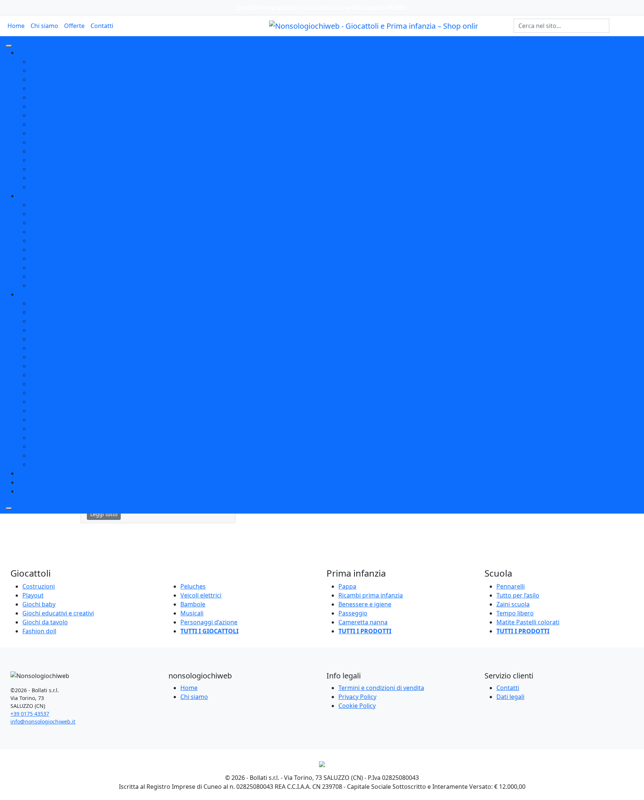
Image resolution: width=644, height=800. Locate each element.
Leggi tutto (103, 514)
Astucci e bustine (54, 366)
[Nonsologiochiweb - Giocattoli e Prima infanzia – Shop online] (373, 25)
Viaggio (40, 258)
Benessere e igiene (56, 267)
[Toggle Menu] (9, 46)
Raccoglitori (46, 375)
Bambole (192, 604)
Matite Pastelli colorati (61, 321)
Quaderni (43, 384)
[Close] (9, 508)
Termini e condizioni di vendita (381, 688)
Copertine (44, 455)
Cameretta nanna (54, 214)
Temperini (44, 348)
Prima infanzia (38, 196)
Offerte (74, 26)
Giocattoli (31, 52)
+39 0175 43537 (29, 713)
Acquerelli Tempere (57, 411)
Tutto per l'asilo (51, 402)
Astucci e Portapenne (60, 464)
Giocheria (31, 482)
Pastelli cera (47, 428)
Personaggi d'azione (58, 178)
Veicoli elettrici (50, 151)
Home (16, 26)
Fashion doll (39, 631)
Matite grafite (49, 330)
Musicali (41, 106)
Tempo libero (48, 437)
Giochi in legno (51, 187)
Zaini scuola (46, 446)
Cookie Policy (357, 706)
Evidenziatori (48, 357)
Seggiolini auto (51, 240)
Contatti (102, 26)
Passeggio (44, 232)
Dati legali (510, 697)
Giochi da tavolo (52, 97)
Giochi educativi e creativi (65, 133)
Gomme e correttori (58, 339)
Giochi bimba (48, 160)
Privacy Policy (357, 697)
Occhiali (41, 276)
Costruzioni (46, 61)
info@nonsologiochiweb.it (42, 721)
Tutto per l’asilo (517, 595)
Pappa (39, 223)
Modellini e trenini (55, 79)
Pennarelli (44, 312)
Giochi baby (46, 124)
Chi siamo (44, 26)
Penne (39, 303)
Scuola (27, 294)
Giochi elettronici (54, 169)
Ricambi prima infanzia (62, 285)
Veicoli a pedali (51, 115)
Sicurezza (43, 249)
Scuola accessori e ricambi (67, 393)
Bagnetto (43, 205)
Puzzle (39, 88)
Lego (25, 473)
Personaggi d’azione (208, 622)
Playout (28, 491)
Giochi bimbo (48, 70)
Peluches (42, 142)
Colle (37, 419)
